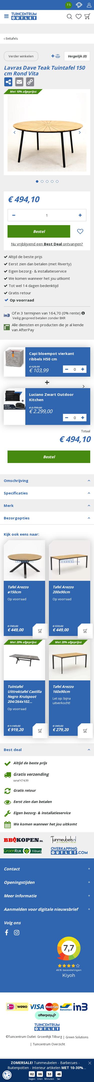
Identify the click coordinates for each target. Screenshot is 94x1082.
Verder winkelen (21, 56)
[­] (6, 955)
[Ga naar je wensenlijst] (78, 16)
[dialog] (7, 1075)
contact (78, 4)
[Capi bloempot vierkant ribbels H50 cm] (14, 358)
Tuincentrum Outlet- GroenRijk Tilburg (35, 1037)
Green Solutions (77, 1037)
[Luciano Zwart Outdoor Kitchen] (14, 399)
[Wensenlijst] (78, 16)
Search (69, 16)
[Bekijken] (87, 16)
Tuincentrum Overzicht (49, 1044)
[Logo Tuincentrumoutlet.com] (24, 16)
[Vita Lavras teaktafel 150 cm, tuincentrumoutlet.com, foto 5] (47, 132)
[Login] (88, 4)
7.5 (68, 4)
